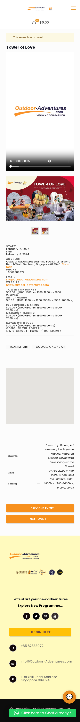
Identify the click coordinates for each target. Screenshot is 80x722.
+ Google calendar (49, 347)
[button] (42, 713)
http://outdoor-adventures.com (27, 285)
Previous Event (42, 508)
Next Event (38, 519)
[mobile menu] (73, 8)
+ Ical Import (18, 347)
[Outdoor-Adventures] (40, 8)
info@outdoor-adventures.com (27, 279)
